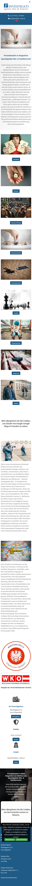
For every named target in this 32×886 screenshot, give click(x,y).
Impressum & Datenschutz (9, 877)
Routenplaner (16, 716)
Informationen (21, 839)
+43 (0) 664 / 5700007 (17, 15)
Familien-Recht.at (16, 6)
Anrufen (16, 739)
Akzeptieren (10, 839)
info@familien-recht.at (17, 18)
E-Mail (16, 762)
